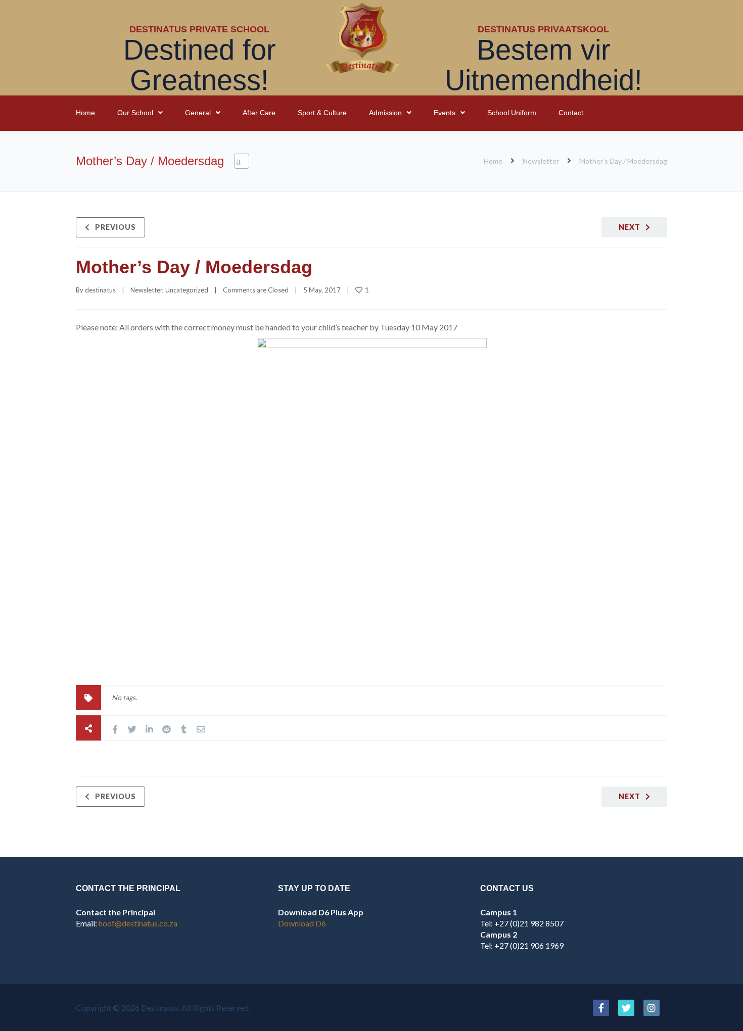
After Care (259, 113)
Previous (115, 227)
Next (629, 227)
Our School (135, 113)
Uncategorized (186, 290)
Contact (571, 113)
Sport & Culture (322, 113)
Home (85, 113)
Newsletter (541, 161)
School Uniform (511, 113)
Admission (385, 113)
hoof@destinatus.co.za (138, 923)
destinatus (100, 290)
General (198, 113)
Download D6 (302, 923)
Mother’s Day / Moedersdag (194, 267)
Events (444, 113)
